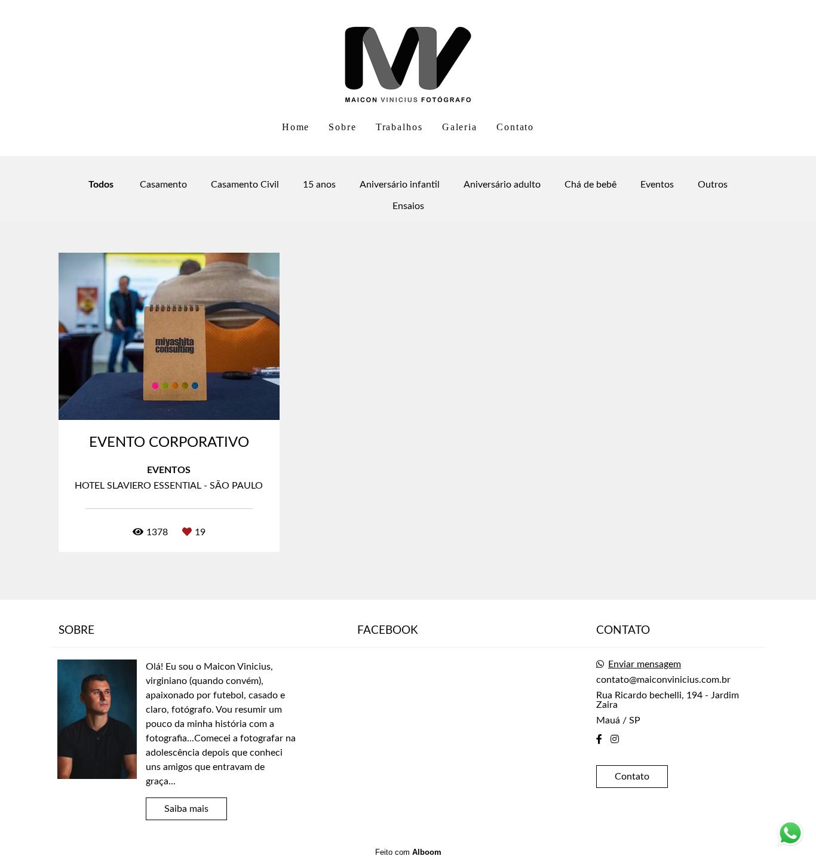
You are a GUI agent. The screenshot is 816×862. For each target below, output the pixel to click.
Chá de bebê (590, 184)
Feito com (408, 852)
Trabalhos (399, 127)
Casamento (163, 184)
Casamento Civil (245, 184)
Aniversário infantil (400, 184)
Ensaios (408, 206)
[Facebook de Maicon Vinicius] (599, 739)
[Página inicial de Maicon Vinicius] (408, 57)
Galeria (459, 127)
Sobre (343, 127)
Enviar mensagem (644, 664)
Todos (100, 184)
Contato (515, 127)
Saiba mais (186, 809)
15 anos (319, 184)
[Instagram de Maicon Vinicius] (615, 739)
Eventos (657, 184)
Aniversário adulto (502, 184)
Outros (713, 184)
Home (296, 127)
